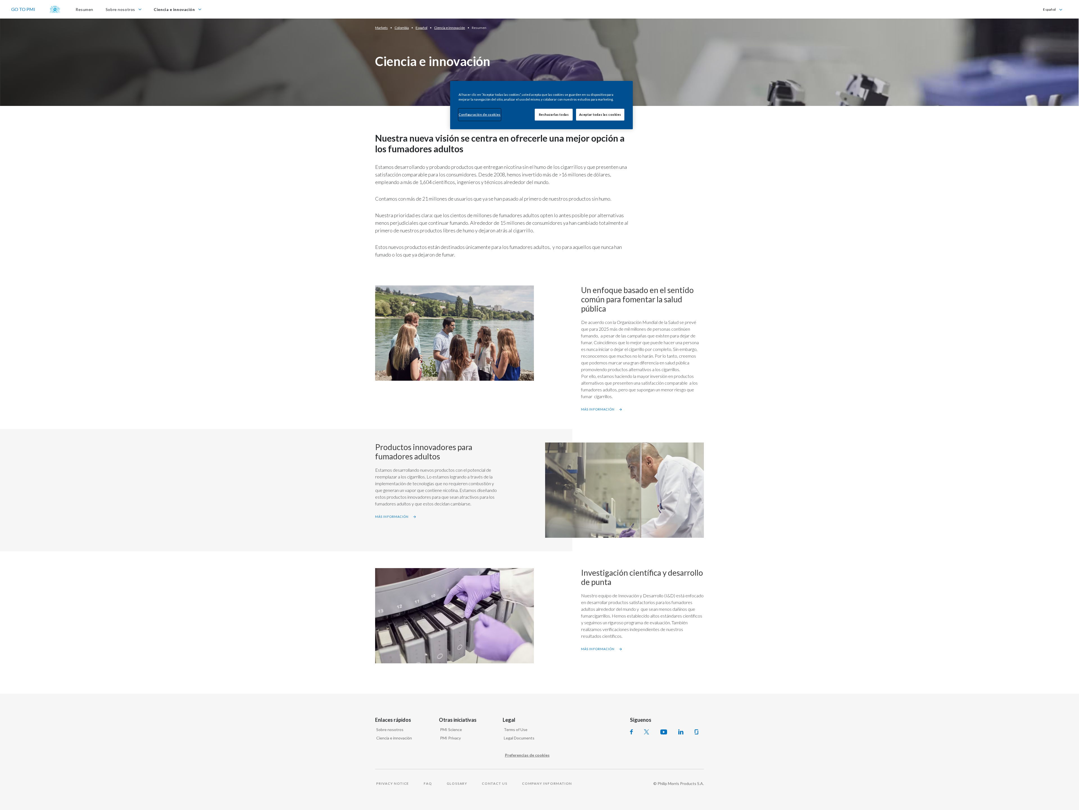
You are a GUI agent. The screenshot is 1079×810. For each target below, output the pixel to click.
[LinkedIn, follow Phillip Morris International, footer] (680, 731)
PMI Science (451, 729)
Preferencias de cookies (527, 755)
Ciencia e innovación (394, 738)
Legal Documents (519, 738)
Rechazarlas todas (554, 114)
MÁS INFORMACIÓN (598, 409)
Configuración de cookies (480, 114)
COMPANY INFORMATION (547, 783)
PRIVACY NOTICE (392, 783)
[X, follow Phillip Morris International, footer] (646, 731)
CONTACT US (494, 783)
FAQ (428, 783)
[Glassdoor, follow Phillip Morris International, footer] (696, 731)
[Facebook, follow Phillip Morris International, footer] (631, 731)
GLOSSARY (457, 783)
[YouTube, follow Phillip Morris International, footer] (663, 731)
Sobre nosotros (390, 729)
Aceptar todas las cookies (600, 114)
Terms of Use (515, 729)
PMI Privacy (450, 738)
